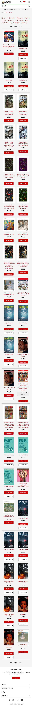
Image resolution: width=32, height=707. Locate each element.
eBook (23, 90)
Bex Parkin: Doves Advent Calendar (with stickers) (23, 293)
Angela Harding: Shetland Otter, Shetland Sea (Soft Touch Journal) (9, 144)
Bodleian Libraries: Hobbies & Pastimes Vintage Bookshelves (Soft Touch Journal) (23, 425)
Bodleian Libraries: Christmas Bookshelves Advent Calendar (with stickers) (23, 387)
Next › (20, 26)
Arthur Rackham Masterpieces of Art (23, 233)
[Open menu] (29, 2)
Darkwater (23, 614)
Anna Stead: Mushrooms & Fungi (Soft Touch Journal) (9, 206)
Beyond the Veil (9, 323)
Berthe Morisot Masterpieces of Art (8, 293)
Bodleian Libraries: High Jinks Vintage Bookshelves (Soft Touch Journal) (9, 425)
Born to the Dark (8, 455)
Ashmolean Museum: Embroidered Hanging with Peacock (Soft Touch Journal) (23, 264)
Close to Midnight (23, 518)
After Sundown (23, 48)
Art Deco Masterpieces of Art (8, 233)
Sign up (16, 678)
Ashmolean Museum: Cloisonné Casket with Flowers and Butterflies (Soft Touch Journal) (9, 265)
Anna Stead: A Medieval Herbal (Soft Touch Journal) (9, 176)
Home (3, 12)
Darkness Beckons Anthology (9, 581)
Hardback (8, 90)
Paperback (23, 58)
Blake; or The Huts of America (23, 355)
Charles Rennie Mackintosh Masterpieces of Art (23, 485)
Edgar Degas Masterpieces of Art (23, 645)
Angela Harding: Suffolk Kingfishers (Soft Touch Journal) (23, 143)
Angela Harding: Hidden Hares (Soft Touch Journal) (9, 113)
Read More (9, 54)
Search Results (9, 12)
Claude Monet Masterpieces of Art (8, 515)
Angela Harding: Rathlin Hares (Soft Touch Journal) (23, 113)
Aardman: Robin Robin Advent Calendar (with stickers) (9, 46)
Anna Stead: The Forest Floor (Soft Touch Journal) (23, 206)
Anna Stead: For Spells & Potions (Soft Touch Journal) (23, 176)
